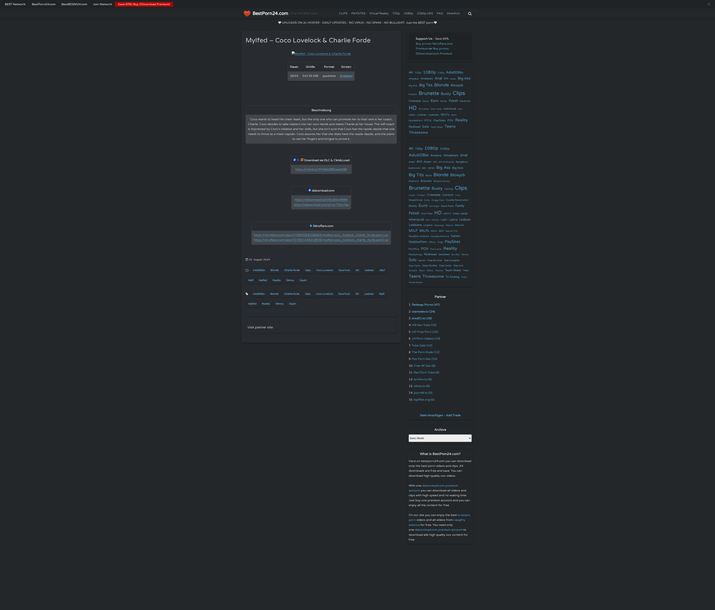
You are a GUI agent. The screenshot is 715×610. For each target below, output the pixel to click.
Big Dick (413, 85)
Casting (448, 188)
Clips (308, 270)
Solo (425, 127)
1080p (408, 13)
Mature (449, 225)
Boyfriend (414, 181)
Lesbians (433, 114)
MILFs (445, 114)
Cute (457, 195)
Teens (450, 126)
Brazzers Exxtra (441, 181)
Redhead (414, 126)
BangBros (462, 161)
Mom (454, 115)
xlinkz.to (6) (422, 386)
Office (432, 242)
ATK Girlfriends (446, 162)
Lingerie (428, 225)
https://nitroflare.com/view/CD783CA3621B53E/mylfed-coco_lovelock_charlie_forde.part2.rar (321, 240)
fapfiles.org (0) (424, 400)
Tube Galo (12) (422, 345)
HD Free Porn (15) (425, 332)
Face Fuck (344, 270)
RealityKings (415, 254)
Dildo (427, 200)
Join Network (102, 4)
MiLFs (424, 231)
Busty (446, 94)
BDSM (431, 168)
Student (413, 270)
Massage (439, 225)
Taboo (422, 270)
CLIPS (343, 13)
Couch (412, 195)
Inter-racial (436, 109)
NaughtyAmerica (440, 236)
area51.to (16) (422, 318)
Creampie (415, 101)
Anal (438, 78)
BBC (424, 168)
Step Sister (445, 265)
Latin (460, 109)
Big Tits (426, 85)
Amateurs (427, 78)
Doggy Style (438, 200)
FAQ (440, 13)
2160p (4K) (425, 13)
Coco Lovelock (324, 270)
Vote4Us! (453, 13)
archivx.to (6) (423, 379)
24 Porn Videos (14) (426, 338)
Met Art (459, 225)
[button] (709, 4)
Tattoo (430, 270)
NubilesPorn (416, 120)
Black (428, 175)
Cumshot (448, 195)
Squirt (303, 280)
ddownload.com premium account (439, 530)
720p (396, 13)
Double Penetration (457, 200)
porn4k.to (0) (423, 393)
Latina (412, 115)
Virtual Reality (379, 13)
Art (446, 78)
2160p (441, 72)
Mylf (250, 280)
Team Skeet (437, 127)
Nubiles (455, 236)
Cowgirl (421, 195)
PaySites (439, 120)
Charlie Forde (292, 270)
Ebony (426, 101)
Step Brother (435, 260)
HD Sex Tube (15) (424, 325)
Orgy (440, 242)
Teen (466, 270)
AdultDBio (259, 270)
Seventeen (444, 254)
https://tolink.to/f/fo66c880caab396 (321, 169)
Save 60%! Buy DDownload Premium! (144, 4)
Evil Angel (434, 206)
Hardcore (465, 101)
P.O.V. (428, 120)
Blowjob (457, 85)
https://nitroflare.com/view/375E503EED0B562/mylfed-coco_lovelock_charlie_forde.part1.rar (321, 235)
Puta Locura (436, 249)
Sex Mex (455, 254)
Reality (277, 280)
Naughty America (419, 236)
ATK (435, 162)
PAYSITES (358, 13)
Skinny (290, 280)
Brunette (429, 93)
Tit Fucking (452, 276)
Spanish (422, 260)
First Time (427, 213)
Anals (412, 162)
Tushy (464, 277)
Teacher (439, 270)
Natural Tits (451, 231)
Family (443, 101)
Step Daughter (452, 260)
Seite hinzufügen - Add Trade (440, 415)
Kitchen (435, 220)
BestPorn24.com (43, 4)
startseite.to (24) (423, 311)
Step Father (415, 265)
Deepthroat (415, 200)
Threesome (418, 132)
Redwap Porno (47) (426, 305)
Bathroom (414, 168)
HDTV (447, 213)
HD (357, 270)
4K (411, 72)
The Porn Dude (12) (425, 352)
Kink (428, 220)
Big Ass (464, 78)
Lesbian (369, 270)
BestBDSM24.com (74, 4)
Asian (453, 78)
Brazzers (413, 94)
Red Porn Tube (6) (426, 372)
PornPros (414, 249)
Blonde (275, 270)
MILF (382, 270)
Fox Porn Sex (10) (424, 359)
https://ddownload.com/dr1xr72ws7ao (321, 205)
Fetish (453, 101)
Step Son (458, 265)
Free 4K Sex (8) (424, 366)
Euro (434, 100)
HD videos (423, 109)
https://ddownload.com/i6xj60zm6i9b (321, 200)
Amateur (414, 78)
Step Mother (429, 265)
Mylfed (263, 280)
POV (450, 120)
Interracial (450, 108)
